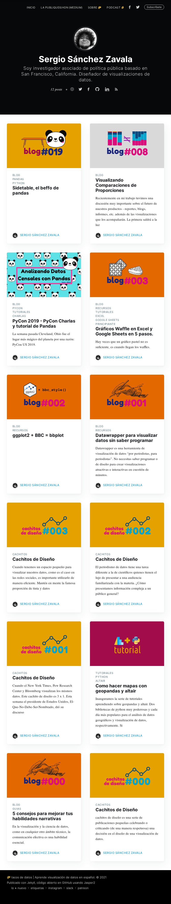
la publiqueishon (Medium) (62, 7)
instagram (55, 888)
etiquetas (37, 888)
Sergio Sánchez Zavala (39, 235)
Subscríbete (154, 7)
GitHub (67, 882)
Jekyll (31, 882)
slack (69, 888)
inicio (31, 7)
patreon (83, 888)
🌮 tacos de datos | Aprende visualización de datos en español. (51, 877)
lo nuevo (18, 888)
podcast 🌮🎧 (117, 7)
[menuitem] (31, 7)
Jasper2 (89, 882)
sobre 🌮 (95, 7)
